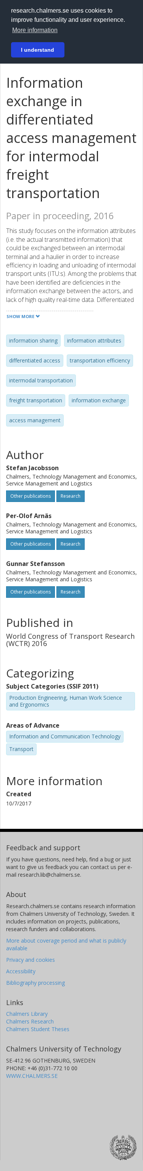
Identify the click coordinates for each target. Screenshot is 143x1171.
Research (70, 496)
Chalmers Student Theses (37, 1029)
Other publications (30, 496)
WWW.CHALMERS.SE (32, 1075)
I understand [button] (37, 50)
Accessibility (20, 971)
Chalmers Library (27, 1013)
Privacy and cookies (30, 959)
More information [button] (35, 30)
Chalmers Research (30, 1021)
